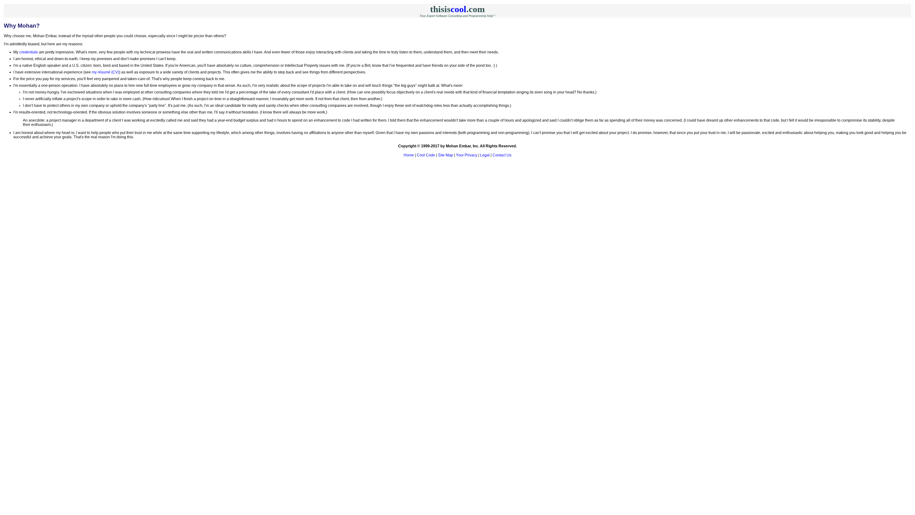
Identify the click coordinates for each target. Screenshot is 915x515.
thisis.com (457, 9)
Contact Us (502, 155)
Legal (485, 155)
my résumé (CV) (105, 72)
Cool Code (426, 155)
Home (409, 155)
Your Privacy (466, 155)
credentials (28, 52)
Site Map (445, 155)
